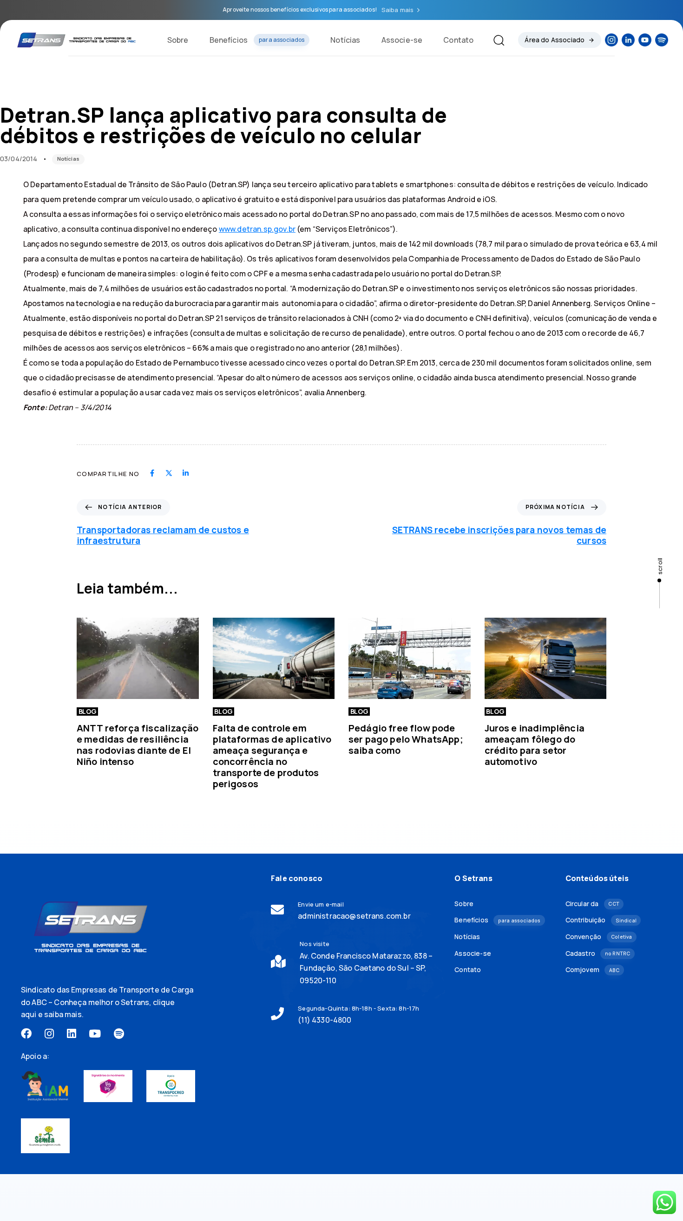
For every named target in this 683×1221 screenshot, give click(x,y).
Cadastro (597, 953)
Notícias (345, 40)
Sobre (178, 40)
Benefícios (257, 40)
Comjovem (592, 969)
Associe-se (402, 40)
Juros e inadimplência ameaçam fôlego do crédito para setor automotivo (534, 745)
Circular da (592, 903)
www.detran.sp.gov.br (257, 229)
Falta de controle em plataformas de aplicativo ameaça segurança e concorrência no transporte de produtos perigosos (272, 756)
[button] (495, 40)
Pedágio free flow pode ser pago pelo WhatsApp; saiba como (405, 739)
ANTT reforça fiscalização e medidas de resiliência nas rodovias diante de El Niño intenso (137, 745)
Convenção (598, 936)
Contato (458, 40)
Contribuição (601, 919)
